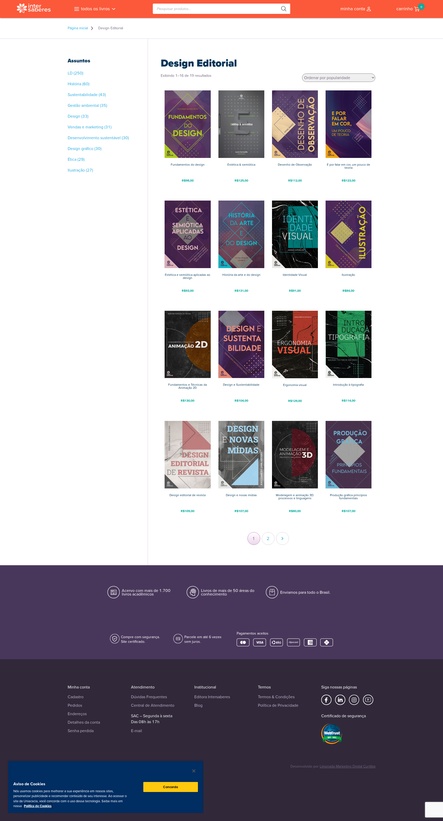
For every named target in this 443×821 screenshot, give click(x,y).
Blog (198, 705)
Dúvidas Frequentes (149, 697)
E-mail (136, 731)
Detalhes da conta (84, 722)
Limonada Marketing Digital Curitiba (347, 766)
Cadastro (76, 697)
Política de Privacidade (278, 705)
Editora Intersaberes (212, 697)
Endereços (77, 714)
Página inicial (78, 28)
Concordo (170, 787)
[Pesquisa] (283, 9)
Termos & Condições (276, 697)
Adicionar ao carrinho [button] (188, 188)
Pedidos (75, 705)
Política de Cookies (38, 806)
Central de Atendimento (152, 705)
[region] (105, 787)
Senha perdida (81, 731)
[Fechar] (193, 771)
